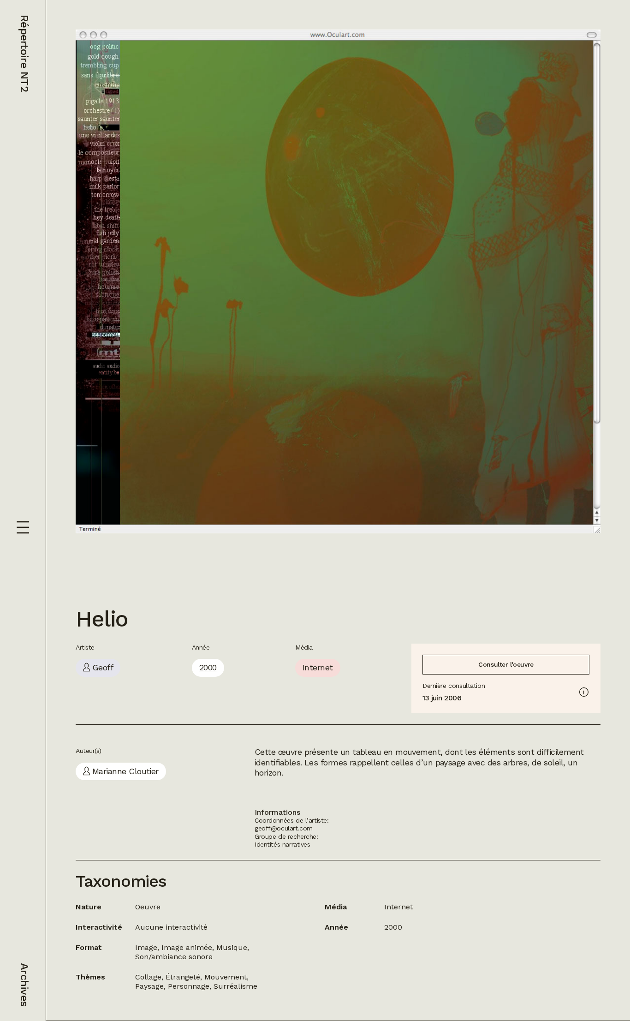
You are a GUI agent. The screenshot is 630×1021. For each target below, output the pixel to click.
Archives (24, 984)
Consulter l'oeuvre (505, 664)
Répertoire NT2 (24, 53)
